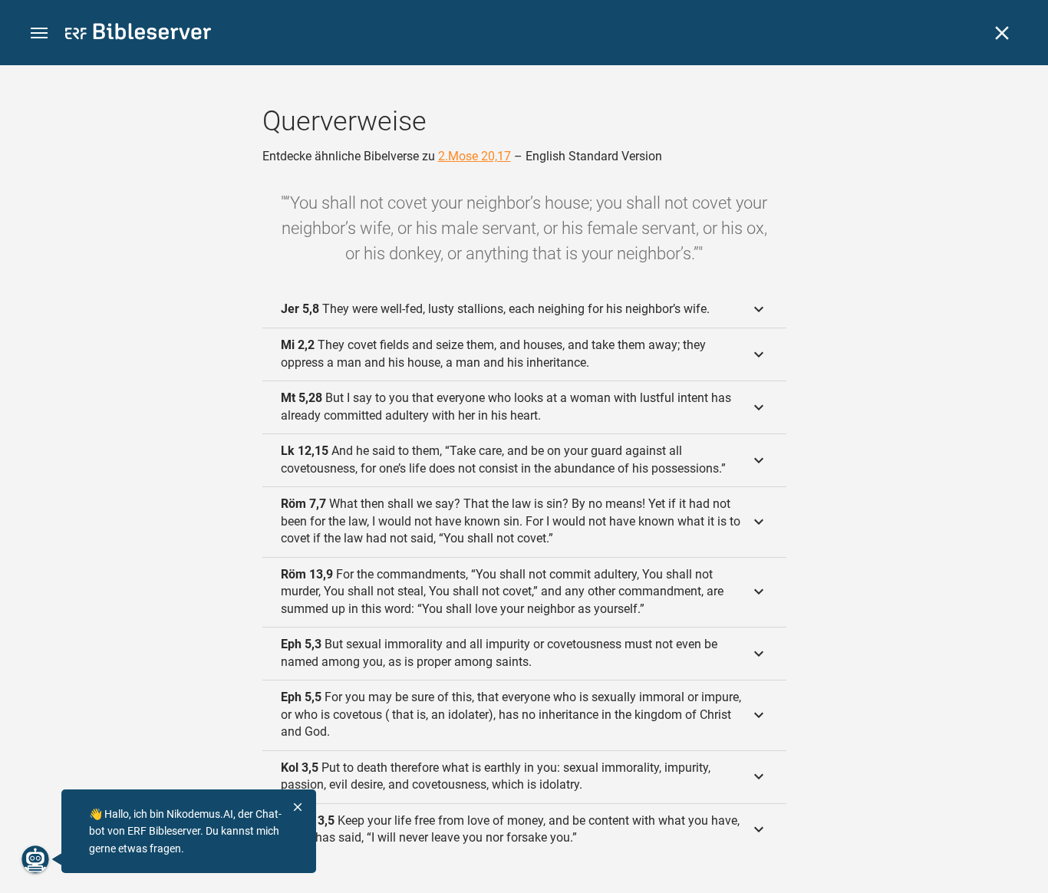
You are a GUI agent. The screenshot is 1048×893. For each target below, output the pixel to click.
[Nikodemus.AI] (35, 859)
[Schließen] (1002, 33)
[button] (39, 33)
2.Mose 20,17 (474, 156)
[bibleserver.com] (138, 34)
